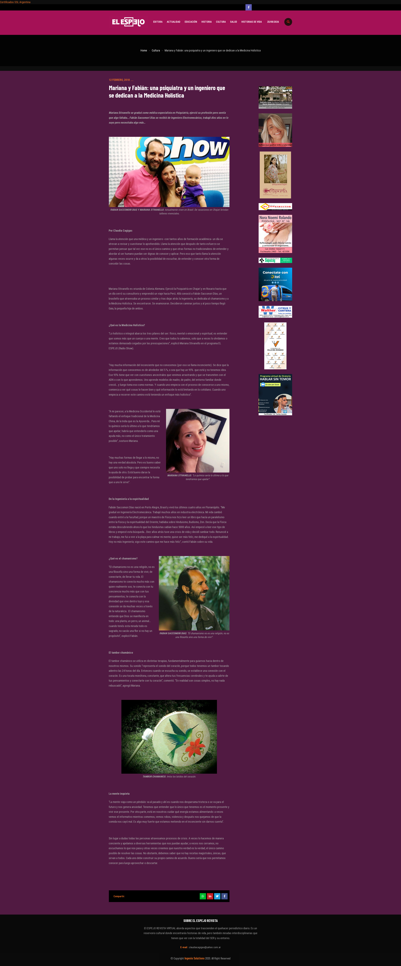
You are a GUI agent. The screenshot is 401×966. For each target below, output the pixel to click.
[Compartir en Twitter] (217, 896)
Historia (206, 21)
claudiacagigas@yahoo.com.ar (205, 947)
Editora (157, 21)
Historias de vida (251, 21)
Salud (233, 21)
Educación (191, 21)
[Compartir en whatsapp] (203, 896)
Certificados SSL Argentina (15, 2)
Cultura (221, 21)
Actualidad (173, 21)
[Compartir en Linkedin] (210, 896)
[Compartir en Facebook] (224, 896)
